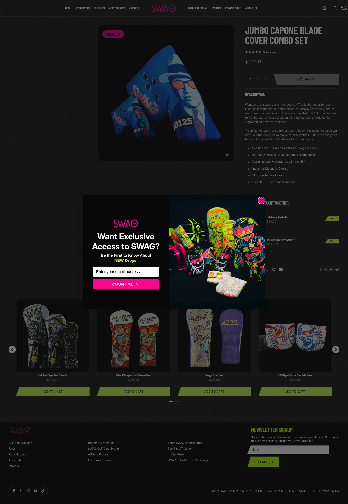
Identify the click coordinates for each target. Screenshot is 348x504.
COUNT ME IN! (126, 284)
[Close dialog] (261, 200)
